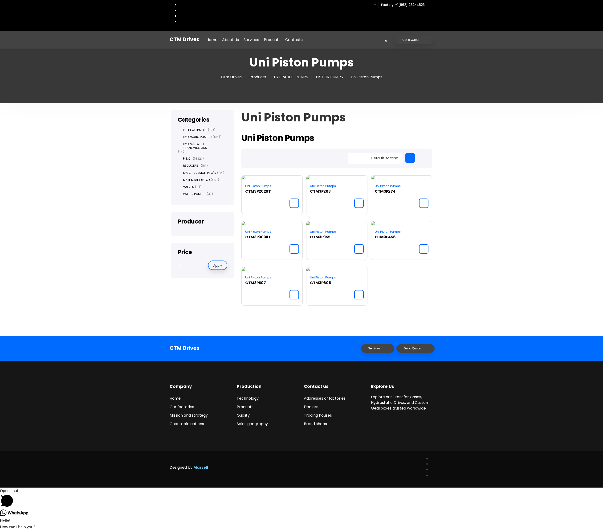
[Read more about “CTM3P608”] (359, 294)
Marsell (200, 467)
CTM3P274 (385, 191)
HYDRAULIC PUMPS (196, 137)
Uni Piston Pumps (258, 186)
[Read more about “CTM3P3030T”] (294, 249)
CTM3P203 (320, 191)
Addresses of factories (325, 398)
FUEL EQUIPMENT (195, 130)
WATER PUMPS (193, 194)
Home (211, 39)
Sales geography (252, 423)
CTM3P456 (385, 237)
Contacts (294, 39)
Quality (243, 415)
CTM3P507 (255, 283)
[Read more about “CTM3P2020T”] (294, 203)
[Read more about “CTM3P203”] (359, 203)
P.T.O (187, 159)
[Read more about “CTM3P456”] (423, 249)
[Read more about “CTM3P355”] (359, 249)
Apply (217, 265)
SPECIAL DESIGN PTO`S (199, 173)
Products (272, 39)
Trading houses (318, 415)
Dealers (311, 407)
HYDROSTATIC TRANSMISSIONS (195, 146)
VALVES (188, 187)
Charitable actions (187, 423)
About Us (230, 39)
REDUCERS (191, 166)
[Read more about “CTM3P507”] (294, 294)
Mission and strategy (189, 415)
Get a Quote (410, 40)
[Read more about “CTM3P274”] (423, 203)
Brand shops (315, 423)
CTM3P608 (320, 283)
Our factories (182, 407)
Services (251, 39)
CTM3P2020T (258, 191)
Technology (248, 398)
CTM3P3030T (258, 237)
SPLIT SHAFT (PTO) (196, 180)
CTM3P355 (320, 237)
